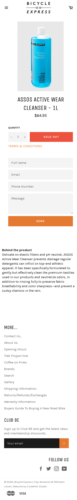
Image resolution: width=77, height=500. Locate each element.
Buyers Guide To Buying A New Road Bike (34, 408)
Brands (9, 369)
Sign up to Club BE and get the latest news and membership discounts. (36, 431)
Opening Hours (15, 349)
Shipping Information (20, 389)
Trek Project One (16, 356)
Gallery (9, 382)
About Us (11, 343)
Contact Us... (13, 336)
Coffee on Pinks (15, 362)
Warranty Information (20, 402)
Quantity (14, 127)
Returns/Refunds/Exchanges (25, 395)
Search (9, 375)
